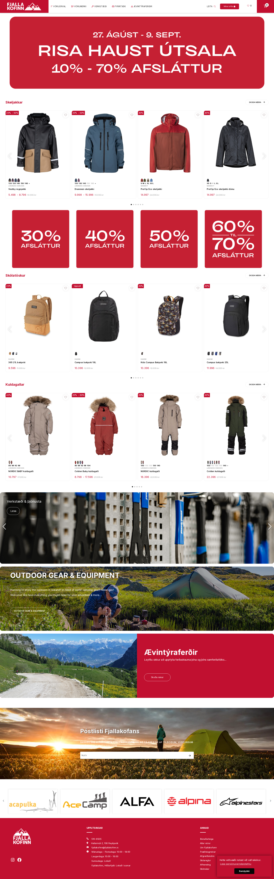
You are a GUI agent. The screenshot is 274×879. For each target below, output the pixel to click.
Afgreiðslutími (207, 856)
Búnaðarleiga (206, 839)
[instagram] (14, 860)
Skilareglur (205, 860)
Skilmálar (204, 869)
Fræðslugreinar (208, 851)
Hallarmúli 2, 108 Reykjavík (104, 843)
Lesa (13, 510)
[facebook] (20, 860)
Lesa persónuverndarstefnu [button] (235, 863)
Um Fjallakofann (208, 847)
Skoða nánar (157, 677)
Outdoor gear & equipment (29, 611)
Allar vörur (205, 843)
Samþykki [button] (244, 871)
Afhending (205, 864)
